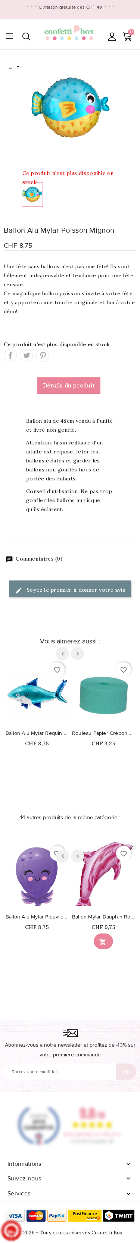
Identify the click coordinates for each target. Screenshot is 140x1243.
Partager (10, 355)
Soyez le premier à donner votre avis (75, 589)
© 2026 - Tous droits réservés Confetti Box (70, 1233)
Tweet (26, 355)
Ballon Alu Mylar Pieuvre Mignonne (37, 917)
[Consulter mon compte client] (111, 36)
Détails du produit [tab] (69, 385)
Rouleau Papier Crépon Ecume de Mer (103, 733)
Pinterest (43, 355)
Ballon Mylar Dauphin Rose (103, 917)
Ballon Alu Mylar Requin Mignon (37, 733)
